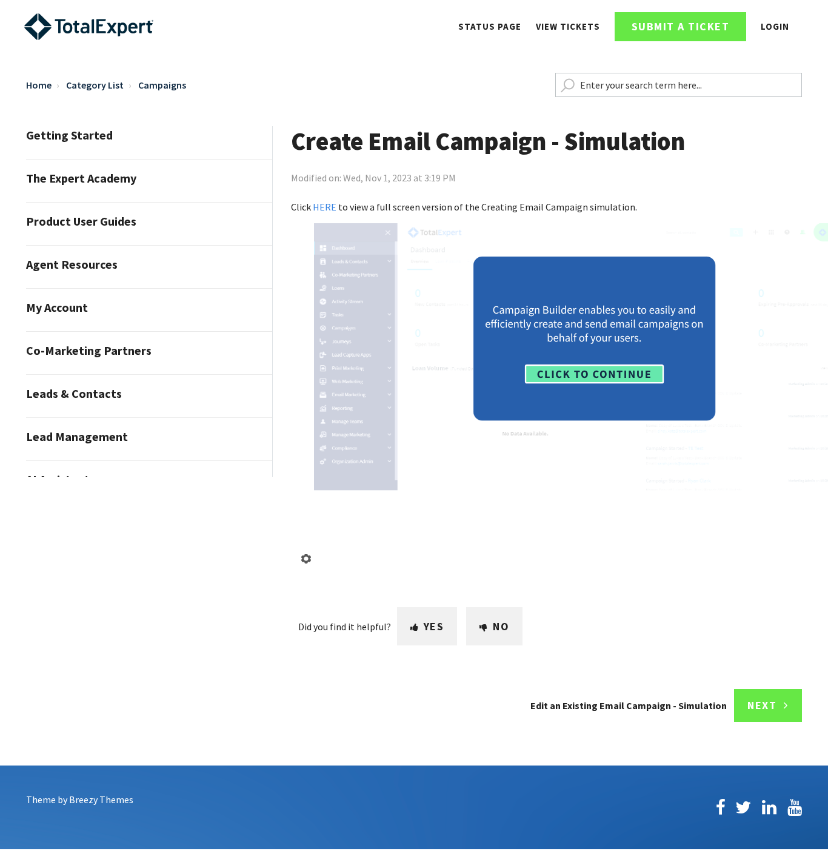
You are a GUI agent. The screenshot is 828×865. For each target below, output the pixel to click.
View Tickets (568, 26)
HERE (325, 207)
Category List (95, 85)
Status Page (489, 26)
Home (39, 85)
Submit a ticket (681, 26)
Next (761, 705)
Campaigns (162, 85)
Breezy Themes (101, 799)
